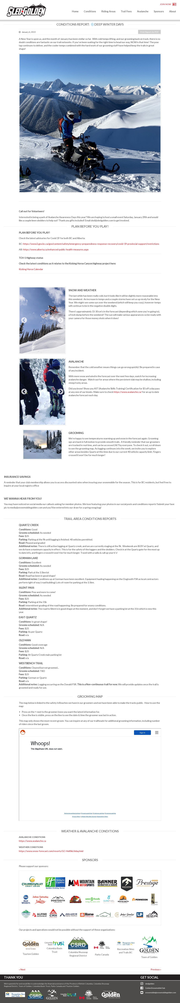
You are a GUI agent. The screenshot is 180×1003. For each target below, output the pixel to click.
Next (60, 320)
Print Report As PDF (149, 32)
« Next (22, 969)
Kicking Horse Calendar (31, 269)
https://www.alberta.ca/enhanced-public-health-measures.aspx (56, 249)
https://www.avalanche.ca (32, 840)
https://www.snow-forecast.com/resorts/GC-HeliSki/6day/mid (51, 851)
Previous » (156, 969)
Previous (24, 320)
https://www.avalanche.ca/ (128, 391)
